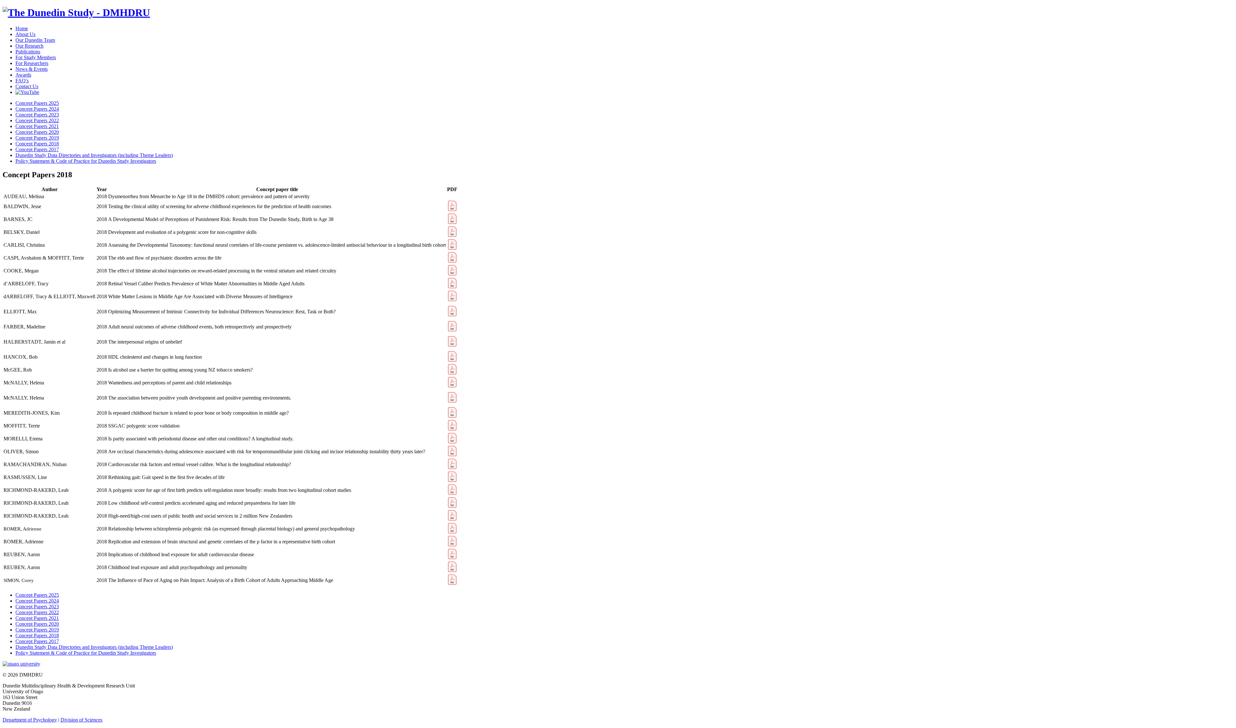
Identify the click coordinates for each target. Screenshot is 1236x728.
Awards (23, 75)
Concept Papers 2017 (37, 149)
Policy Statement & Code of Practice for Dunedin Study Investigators (85, 161)
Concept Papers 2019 (37, 138)
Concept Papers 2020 (37, 132)
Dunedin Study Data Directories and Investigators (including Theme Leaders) (94, 155)
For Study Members (35, 57)
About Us (25, 34)
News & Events (31, 69)
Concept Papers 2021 (37, 126)
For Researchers (31, 63)
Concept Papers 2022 (37, 120)
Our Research (29, 46)
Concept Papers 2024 (37, 109)
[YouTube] (27, 92)
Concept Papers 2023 (37, 114)
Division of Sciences (81, 720)
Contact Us (26, 86)
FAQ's (22, 80)
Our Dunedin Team (35, 40)
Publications (27, 51)
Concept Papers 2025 (37, 103)
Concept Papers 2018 (37, 143)
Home (21, 28)
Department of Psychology (30, 720)
